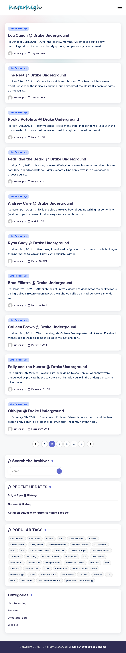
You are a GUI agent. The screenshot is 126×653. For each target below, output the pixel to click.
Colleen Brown (76, 538)
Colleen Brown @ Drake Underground (42, 327)
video (13, 580)
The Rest (83, 574)
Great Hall (59, 550)
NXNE (46, 568)
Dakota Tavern (17, 544)
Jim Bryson (15, 556)
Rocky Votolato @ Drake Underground (43, 119)
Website (13, 624)
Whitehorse (27, 580)
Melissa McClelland (75, 562)
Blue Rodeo (34, 538)
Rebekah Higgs (17, 574)
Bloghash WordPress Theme (87, 647)
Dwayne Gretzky (80, 544)
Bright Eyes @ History (22, 495)
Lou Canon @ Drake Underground (38, 35)
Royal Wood (68, 574)
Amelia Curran (17, 538)
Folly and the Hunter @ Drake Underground (47, 366)
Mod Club (94, 562)
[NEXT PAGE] (90, 444)
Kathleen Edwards (50, 556)
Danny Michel (36, 544)
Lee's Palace (71, 556)
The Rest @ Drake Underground (37, 75)
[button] (35, 444)
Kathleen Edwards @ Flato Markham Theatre (38, 512)
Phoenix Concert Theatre (85, 568)
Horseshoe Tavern (101, 550)
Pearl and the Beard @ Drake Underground (47, 159)
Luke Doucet (98, 556)
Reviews (13, 610)
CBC (61, 538)
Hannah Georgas (78, 550)
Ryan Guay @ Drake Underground (38, 243)
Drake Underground (58, 544)
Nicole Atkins (32, 568)
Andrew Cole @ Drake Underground (40, 203)
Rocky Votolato (48, 574)
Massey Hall (34, 562)
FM (22, 550)
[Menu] (119, 7)
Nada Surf (15, 568)
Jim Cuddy (31, 556)
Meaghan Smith (52, 562)
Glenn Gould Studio (39, 550)
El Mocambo (100, 544)
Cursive (92, 538)
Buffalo (49, 538)
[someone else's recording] (79, 580)
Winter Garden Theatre (49, 580)
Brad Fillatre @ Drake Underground (40, 282)
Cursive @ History (20, 504)
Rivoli (32, 574)
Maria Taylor (16, 562)
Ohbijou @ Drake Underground (36, 411)
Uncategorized (17, 617)
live (84, 556)
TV (109, 574)
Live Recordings (19, 28)
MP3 (107, 562)
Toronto (98, 574)
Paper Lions (61, 568)
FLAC (13, 550)
